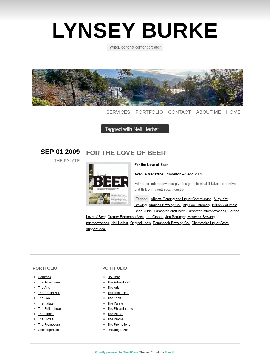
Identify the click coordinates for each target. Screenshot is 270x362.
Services (118, 112)
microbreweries (97, 222)
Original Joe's (140, 222)
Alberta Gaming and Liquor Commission (181, 198)
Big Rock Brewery (196, 204)
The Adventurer (49, 282)
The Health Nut (49, 292)
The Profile (46, 319)
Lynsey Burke (135, 30)
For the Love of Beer (126, 152)
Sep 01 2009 (60, 151)
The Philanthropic (50, 308)
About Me (208, 112)
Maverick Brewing (201, 216)
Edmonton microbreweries (206, 210)
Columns (44, 276)
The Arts (44, 287)
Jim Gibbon (154, 216)
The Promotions (49, 324)
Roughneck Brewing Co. (171, 222)
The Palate (67, 160)
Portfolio (149, 112)
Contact (179, 112)
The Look (44, 298)
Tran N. (170, 352)
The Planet (46, 313)
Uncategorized (48, 329)
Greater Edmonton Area (126, 216)
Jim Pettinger (175, 216)
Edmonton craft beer (169, 210)
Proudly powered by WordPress (116, 352)
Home (233, 112)
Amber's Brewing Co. (165, 204)
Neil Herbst (119, 222)
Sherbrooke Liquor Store (210, 222)
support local (96, 228)
